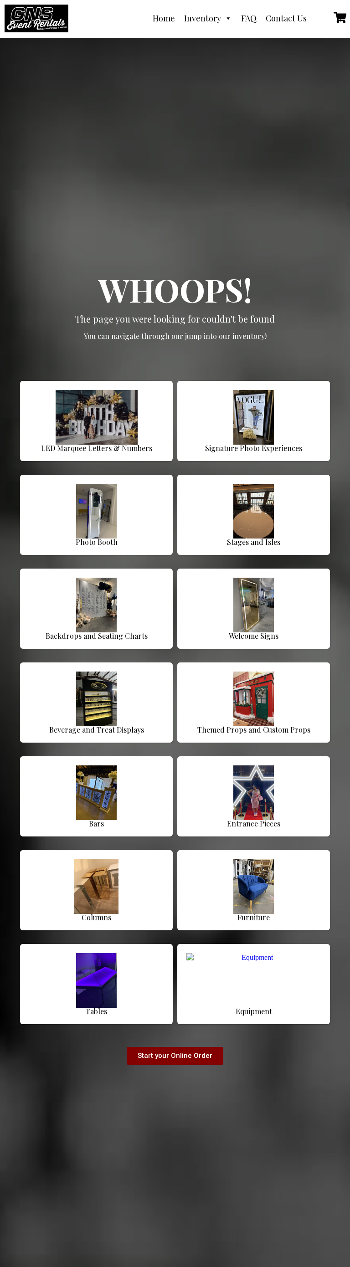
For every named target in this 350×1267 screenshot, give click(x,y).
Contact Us (286, 18)
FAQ (249, 18)
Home (164, 18)
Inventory (202, 18)
